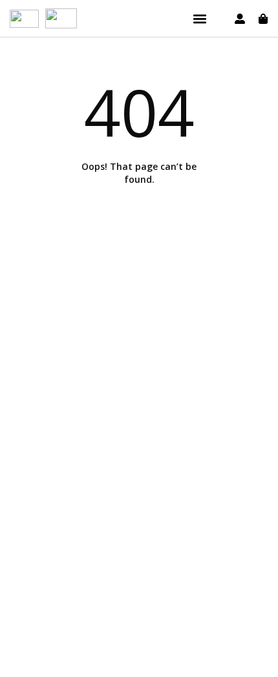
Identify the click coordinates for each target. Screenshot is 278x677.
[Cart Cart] (263, 19)
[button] (199, 18)
